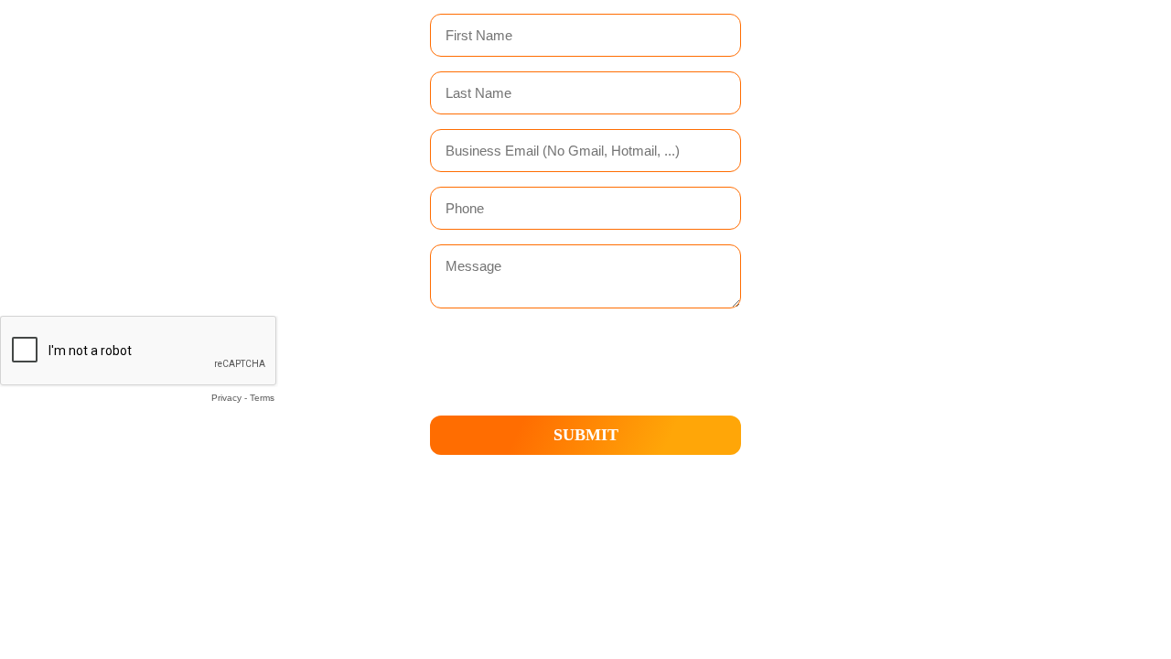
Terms (262, 398)
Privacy (226, 398)
